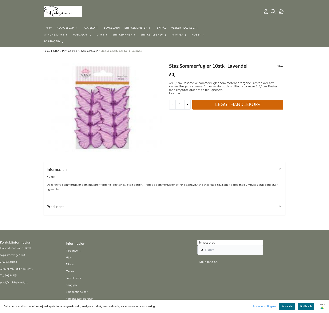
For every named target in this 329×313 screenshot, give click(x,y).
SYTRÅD (162, 28)
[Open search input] (273, 11)
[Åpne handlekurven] (281, 11)
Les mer (174, 93)
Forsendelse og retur (79, 299)
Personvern (73, 250)
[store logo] (63, 11)
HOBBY (55, 51)
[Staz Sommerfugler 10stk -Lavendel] (103, 107)
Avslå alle (286, 306)
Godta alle (306, 306)
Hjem (46, 51)
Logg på (71, 285)
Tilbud (70, 264)
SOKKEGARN (112, 28)
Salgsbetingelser (77, 292)
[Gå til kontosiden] (265, 11)
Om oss (71, 271)
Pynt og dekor (70, 51)
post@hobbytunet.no (14, 282)
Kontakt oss (73, 278)
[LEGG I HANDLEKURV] (237, 105)
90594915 (11, 275)
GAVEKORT (91, 28)
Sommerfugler (90, 51)
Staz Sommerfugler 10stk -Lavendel (121, 51)
